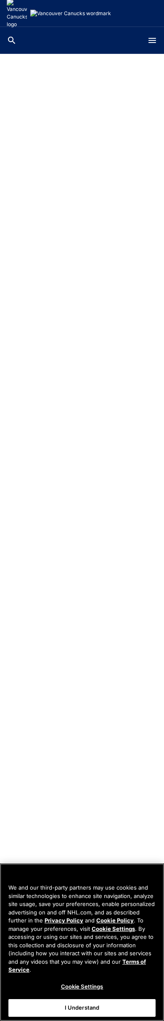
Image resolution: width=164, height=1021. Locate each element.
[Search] (12, 40)
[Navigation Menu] (152, 40)
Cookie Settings (113, 928)
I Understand (82, 1007)
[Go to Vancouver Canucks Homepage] (70, 13)
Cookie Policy (115, 920)
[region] (82, 942)
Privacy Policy (64, 920)
